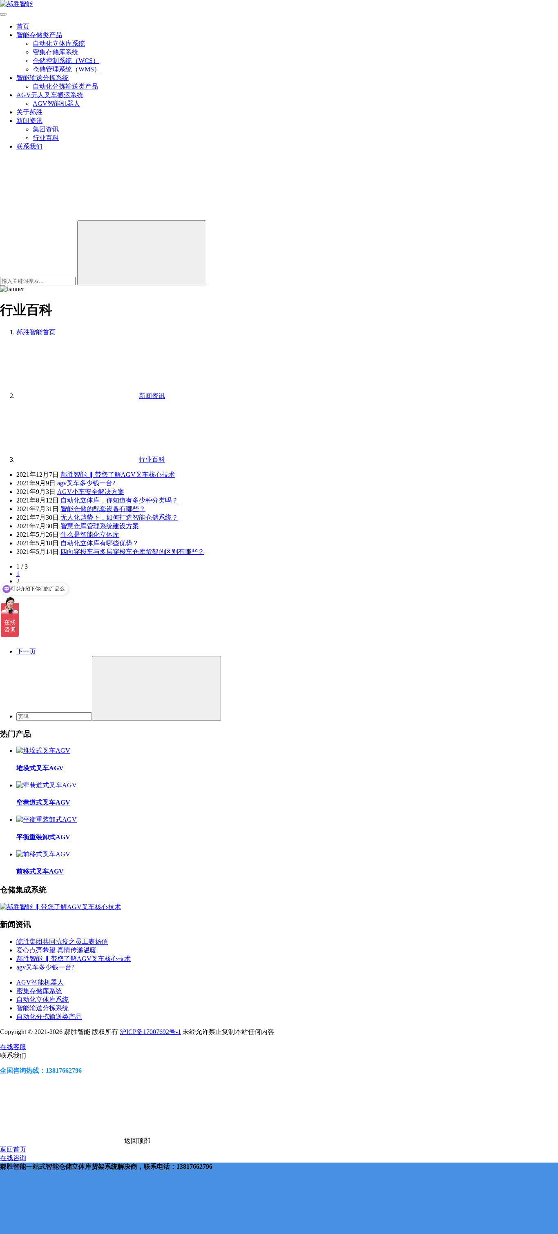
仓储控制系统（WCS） (66, 60)
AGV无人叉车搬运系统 (49, 94)
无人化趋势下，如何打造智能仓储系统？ (119, 517)
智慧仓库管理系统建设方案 (99, 526)
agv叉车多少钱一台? (86, 483)
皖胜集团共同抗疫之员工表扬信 (62, 941)
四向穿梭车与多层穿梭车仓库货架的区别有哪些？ (132, 551)
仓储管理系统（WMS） (66, 69)
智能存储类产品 (39, 34)
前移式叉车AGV (40, 871)
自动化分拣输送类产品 (65, 86)
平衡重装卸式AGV (43, 837)
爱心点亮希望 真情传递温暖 (56, 950)
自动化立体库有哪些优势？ (99, 543)
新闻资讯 (29, 120)
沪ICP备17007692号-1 (150, 1031)
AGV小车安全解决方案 (90, 491)
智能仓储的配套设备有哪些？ (102, 508)
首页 (22, 26)
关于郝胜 (29, 112)
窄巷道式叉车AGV (43, 802)
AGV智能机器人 (56, 103)
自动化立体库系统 (59, 43)
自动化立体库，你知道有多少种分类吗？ (119, 500)
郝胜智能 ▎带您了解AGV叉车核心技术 (117, 474)
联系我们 (29, 146)
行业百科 (46, 137)
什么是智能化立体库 (89, 534)
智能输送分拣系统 (42, 77)
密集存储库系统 (55, 52)
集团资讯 (46, 129)
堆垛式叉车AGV (40, 768)
